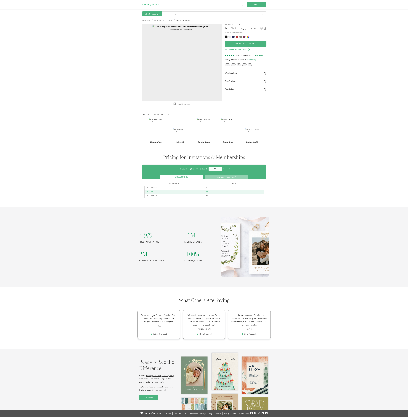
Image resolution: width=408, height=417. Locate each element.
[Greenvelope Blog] (266, 413)
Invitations (157, 20)
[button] (261, 28)
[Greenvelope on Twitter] (263, 413)
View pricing (251, 60)
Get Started (256, 4)
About (168, 413)
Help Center (244, 413)
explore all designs (158, 378)
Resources (194, 413)
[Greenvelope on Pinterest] (255, 413)
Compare (177, 413)
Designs (203, 413)
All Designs (146, 20)
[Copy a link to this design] (265, 28)
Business (169, 20)
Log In (242, 4)
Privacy (226, 413)
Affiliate (218, 413)
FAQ (185, 413)
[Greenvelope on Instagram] (259, 413)
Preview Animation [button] (236, 49)
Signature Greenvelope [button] (235, 32)
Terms (234, 413)
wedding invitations (153, 375)
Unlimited (226, 177)
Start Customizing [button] (245, 43)
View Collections (151, 13)
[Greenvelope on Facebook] (251, 413)
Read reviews (259, 55)
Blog (210, 413)
